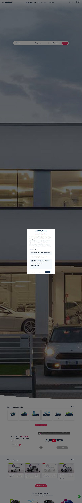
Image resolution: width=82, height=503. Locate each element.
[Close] (53, 231)
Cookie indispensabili (35, 265)
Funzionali (33, 267)
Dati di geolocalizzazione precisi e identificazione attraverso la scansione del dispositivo (40, 253)
